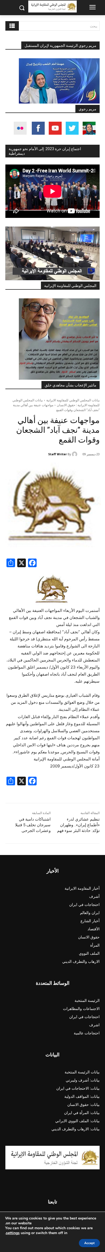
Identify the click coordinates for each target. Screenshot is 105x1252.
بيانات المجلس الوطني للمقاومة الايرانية (73, 400)
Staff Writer (57, 454)
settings (13, 1233)
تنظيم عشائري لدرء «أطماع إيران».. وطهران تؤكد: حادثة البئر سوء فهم (78, 825)
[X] (21, 564)
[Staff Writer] (75, 454)
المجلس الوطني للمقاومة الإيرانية (70, 285)
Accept (89, 1243)
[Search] (12, 26)
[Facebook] (32, 564)
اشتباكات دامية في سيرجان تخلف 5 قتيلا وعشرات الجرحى (33, 825)
